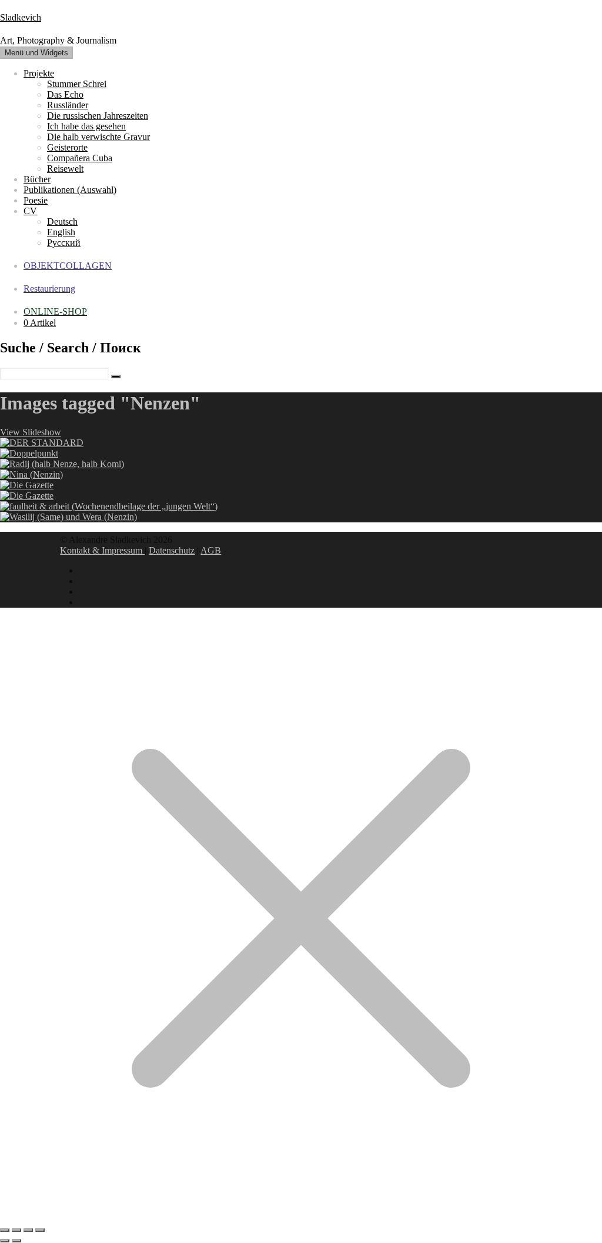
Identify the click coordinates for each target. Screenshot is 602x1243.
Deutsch (62, 221)
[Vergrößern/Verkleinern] (4, 1230)
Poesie (36, 200)
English (61, 232)
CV (30, 211)
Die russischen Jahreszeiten (97, 116)
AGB (210, 550)
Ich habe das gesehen (86, 126)
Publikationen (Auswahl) (70, 190)
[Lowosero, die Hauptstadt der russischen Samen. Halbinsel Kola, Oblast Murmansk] (68, 517)
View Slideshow (30, 432)
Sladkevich (20, 17)
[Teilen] (28, 1230)
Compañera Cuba (79, 158)
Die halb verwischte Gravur (98, 137)
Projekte (39, 73)
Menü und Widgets (36, 52)
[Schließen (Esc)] (40, 1230)
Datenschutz (172, 550)
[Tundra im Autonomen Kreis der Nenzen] (62, 464)
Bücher (37, 179)
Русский (64, 243)
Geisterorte (67, 147)
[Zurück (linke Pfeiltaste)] (4, 1240)
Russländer (67, 105)
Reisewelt (65, 169)
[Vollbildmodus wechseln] (16, 1230)
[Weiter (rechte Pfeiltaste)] (16, 1240)
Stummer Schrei (76, 84)
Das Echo (65, 94)
